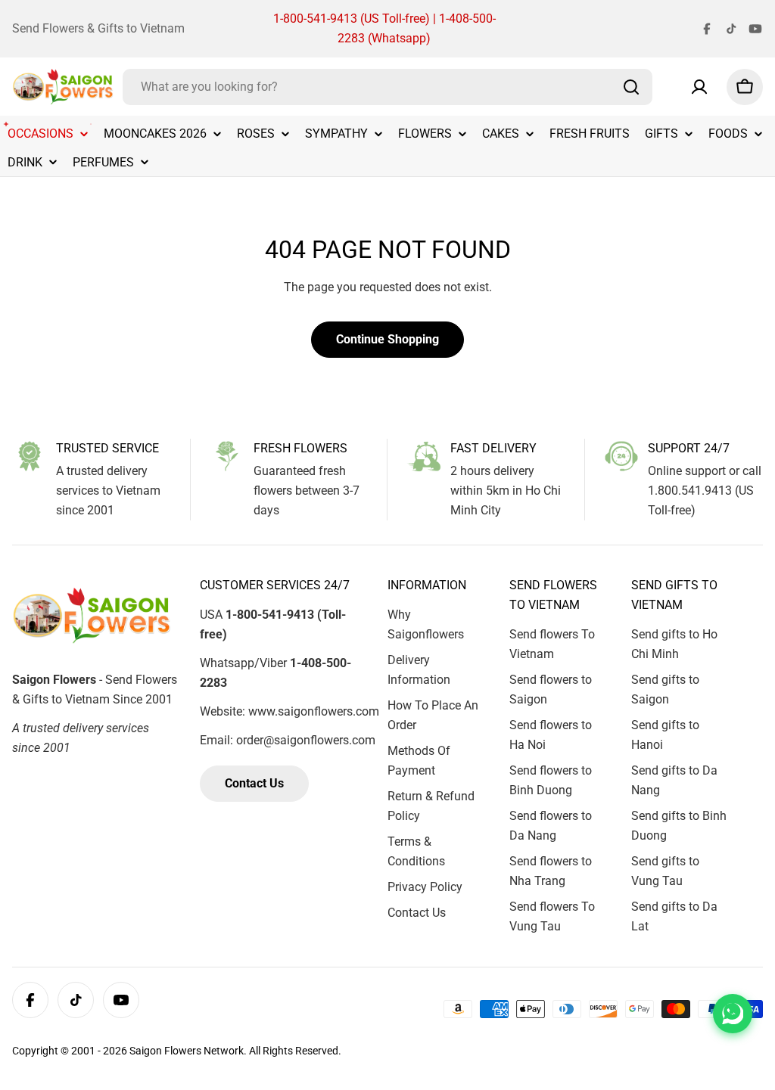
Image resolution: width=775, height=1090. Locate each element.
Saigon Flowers (165, 1051)
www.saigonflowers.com (313, 711)
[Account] (699, 87)
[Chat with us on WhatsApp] (732, 1013)
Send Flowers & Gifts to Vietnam (98, 28)
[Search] (631, 87)
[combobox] (387, 87)
